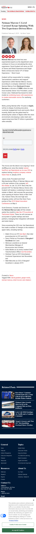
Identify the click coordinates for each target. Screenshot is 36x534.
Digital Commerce (22, 460)
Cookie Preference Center (18, 524)
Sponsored (3, 463)
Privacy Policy (13, 520)
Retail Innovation (22, 458)
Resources (3, 460)
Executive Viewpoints (6, 455)
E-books (3, 479)
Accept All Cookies (18, 530)
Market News (21, 448)
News (4, 19)
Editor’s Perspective (6, 453)
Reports (3, 477)
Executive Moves (22, 453)
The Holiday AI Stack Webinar (15, 11)
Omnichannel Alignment (24, 463)
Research (3, 474)
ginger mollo (26, 278)
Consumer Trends (22, 450)
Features (3, 450)
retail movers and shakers (22, 280)
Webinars (3, 472)
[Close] (33, 500)
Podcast (3, 458)
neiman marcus (7, 280)
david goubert (16, 278)
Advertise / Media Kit (23, 477)
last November (26, 252)
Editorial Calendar (22, 474)
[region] (18, 515)
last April (23, 234)
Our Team (20, 472)
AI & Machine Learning (24, 455)
